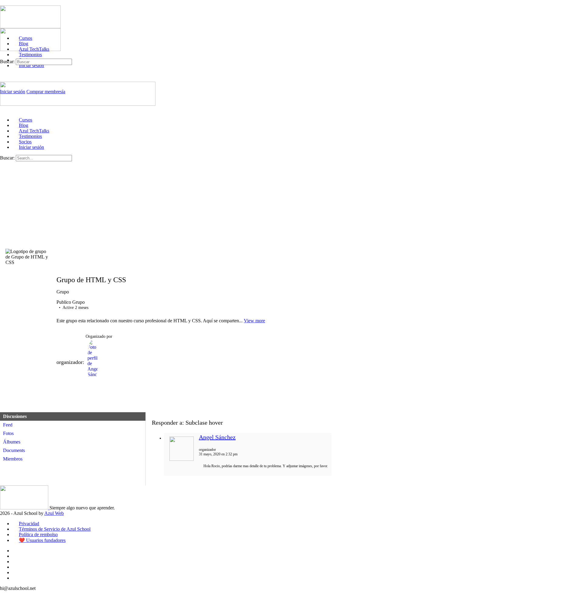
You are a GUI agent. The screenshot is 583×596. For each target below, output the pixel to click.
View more (254, 320)
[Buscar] (3, 55)
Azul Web (54, 513)
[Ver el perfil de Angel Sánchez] (181, 459)
